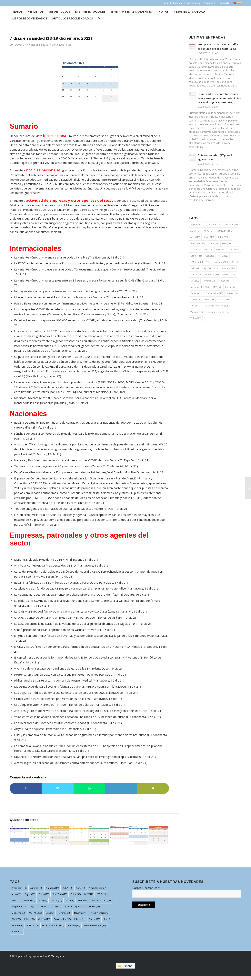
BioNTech (197, 243)
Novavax (225, 280)
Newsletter (210, 2)
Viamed (196, 311)
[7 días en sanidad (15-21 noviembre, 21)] (138, 835)
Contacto (224, 2)
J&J (234, 261)
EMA (208, 249)
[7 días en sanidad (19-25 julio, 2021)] (19, 835)
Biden (222, 236)
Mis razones (193, 2)
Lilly (206, 268)
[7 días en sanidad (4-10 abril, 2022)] (39, 835)
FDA (235, 249)
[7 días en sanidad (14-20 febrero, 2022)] (118, 832)
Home (165, 2)
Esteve (221, 249)
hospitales (220, 261)
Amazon (231, 224)
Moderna (212, 274)
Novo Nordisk (199, 286)
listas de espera (224, 268)
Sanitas (223, 299)
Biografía (178, 2)
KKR (194, 268)
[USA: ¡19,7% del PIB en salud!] (248, 488)
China (213, 243)
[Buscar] (99, 18)
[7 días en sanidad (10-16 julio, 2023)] (158, 835)
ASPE (208, 230)
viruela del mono (217, 311)
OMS (216, 286)
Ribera (231, 293)
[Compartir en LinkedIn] (121, 788)
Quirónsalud (214, 293)
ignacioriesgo (64, 44)
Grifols (196, 255)
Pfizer (230, 286)
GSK (209, 255)
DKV (226, 243)
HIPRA (222, 255)
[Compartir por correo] (153, 788)
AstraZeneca (225, 230)
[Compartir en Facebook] (26, 788)
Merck (195, 274)
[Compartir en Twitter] (57, 788)
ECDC (195, 249)
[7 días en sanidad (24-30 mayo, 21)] (99, 835)
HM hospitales (199, 261)
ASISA (195, 230)
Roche (195, 299)
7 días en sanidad (38, 44)
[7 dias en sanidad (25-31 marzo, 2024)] (79, 835)
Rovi (209, 299)
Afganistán (197, 224)
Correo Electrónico (146, 888)
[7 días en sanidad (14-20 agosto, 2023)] (59, 835)
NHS (194, 280)
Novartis (209, 280)
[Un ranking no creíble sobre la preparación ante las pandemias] (3, 488)
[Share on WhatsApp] (89, 788)
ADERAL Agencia (56, 956)
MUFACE (228, 274)
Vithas (195, 318)
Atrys (195, 236)
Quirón (196, 293)
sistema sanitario (217, 305)
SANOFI (196, 305)
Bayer (209, 236)
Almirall (215, 224)
